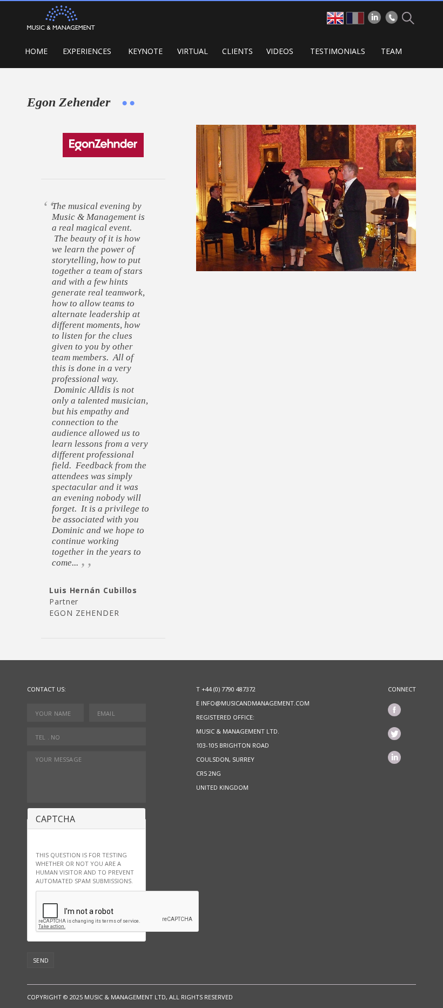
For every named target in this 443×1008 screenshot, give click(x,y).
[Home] (61, 17)
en (335, 18)
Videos (279, 51)
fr (355, 18)
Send (41, 960)
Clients (237, 51)
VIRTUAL (192, 51)
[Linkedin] (374, 17)
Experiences (87, 51)
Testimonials (337, 51)
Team (391, 51)
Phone (391, 17)
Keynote (145, 51)
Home (36, 51)
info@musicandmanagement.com (255, 703)
